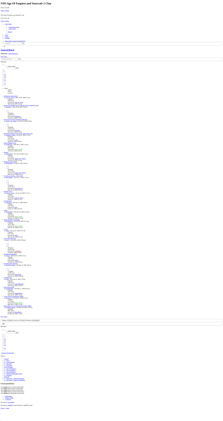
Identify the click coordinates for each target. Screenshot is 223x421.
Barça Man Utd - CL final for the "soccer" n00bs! (17, 306)
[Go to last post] (23, 102)
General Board (7, 50)
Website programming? (10, 254)
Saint (7, 230)
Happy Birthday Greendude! (12, 219)
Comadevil (18, 251)
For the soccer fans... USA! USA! (13, 176)
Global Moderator (13, 53)
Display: (4, 320)
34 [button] (5, 84)
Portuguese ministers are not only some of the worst (18, 133)
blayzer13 (8, 298)
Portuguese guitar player (11, 96)
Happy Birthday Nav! (10, 143)
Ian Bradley (11, 402)
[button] (4, 65)
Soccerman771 (19, 188)
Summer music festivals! (11, 263)
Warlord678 (9, 154)
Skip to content (5, 10)
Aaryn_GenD (18, 149)
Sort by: (16, 320)
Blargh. (6, 152)
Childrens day (8, 277)
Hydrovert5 (9, 144)
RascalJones (9, 177)
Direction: (29, 320)
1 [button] (4, 71)
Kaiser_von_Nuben (11, 121)
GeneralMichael (19, 284)
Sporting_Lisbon (10, 135)
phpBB (10, 405)
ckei (16, 207)
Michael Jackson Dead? (10, 162)
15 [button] (5, 76)
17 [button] (5, 79)
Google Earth (8, 201)
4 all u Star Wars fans (10, 238)
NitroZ (8, 255)
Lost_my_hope (10, 97)
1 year (6, 229)
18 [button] (5, 80)
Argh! (5, 210)
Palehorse (8, 107)
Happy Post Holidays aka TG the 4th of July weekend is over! (21, 105)
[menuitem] (13, 27)
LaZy (16, 140)
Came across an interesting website (13, 296)
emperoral (17, 116)
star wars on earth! (9, 287)
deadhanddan (9, 288)
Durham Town (8, 191)
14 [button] (5, 74)
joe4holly (17, 130)
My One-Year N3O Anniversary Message (15, 119)
